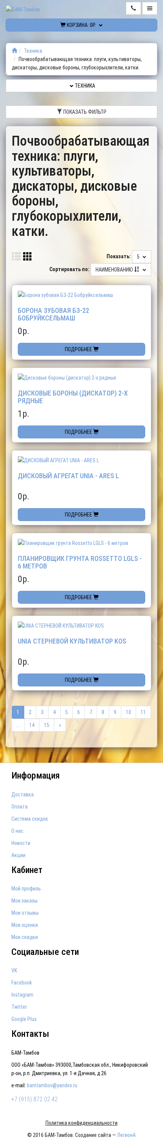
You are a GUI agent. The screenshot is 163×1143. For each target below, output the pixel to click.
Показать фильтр (84, 112)
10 (128, 712)
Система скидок (29, 819)
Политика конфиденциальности (81, 1123)
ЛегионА (126, 1135)
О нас (17, 831)
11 (143, 712)
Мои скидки (24, 937)
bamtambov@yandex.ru (52, 1085)
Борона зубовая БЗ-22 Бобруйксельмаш (53, 314)
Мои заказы (24, 901)
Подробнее (79, 349)
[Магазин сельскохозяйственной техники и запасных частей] (14, 51)
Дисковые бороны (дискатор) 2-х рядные (73, 397)
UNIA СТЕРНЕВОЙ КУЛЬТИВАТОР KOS (72, 641)
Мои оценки (24, 925)
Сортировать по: (69, 269)
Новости (20, 843)
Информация (35, 775)
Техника (33, 51)
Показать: (119, 256)
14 (31, 725)
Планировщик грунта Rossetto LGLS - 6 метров (80, 562)
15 (46, 725)
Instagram (22, 995)
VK (14, 970)
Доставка (22, 794)
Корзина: (81, 25)
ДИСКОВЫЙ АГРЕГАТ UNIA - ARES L (68, 476)
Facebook (21, 983)
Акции (18, 855)
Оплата (19, 807)
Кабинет (26, 870)
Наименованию (115, 270)
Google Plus (24, 1019)
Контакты (30, 1033)
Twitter (19, 1007)
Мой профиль (26, 889)
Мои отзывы (25, 913)
